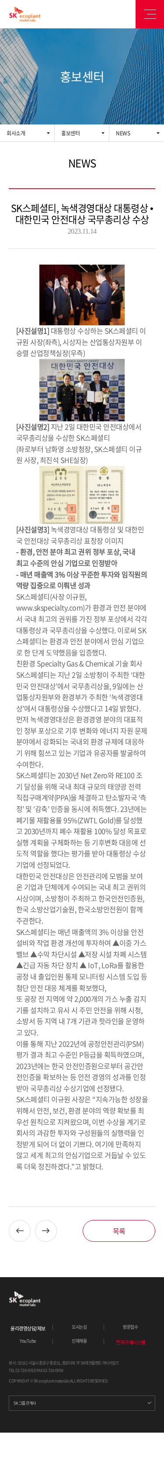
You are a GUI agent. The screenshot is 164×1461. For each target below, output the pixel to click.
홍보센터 (70, 133)
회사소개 (16, 133)
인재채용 (79, 1341)
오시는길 (79, 1327)
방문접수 (130, 1327)
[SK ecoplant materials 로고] (25, 14)
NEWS (123, 133)
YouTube (28, 1341)
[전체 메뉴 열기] (150, 14)
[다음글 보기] (46, 1231)
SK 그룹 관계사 (25, 1403)
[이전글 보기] (20, 1231)
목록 (119, 1231)
